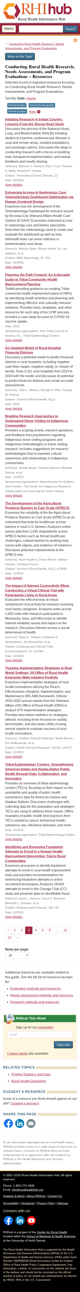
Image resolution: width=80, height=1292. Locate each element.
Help (33, 112)
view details (13, 184)
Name (31, 98)
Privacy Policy (46, 1203)
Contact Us (55, 1196)
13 (9, 937)
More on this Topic (20, 56)
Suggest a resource (25, 1103)
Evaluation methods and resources (35, 988)
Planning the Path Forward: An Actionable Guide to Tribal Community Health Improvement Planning (37, 279)
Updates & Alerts (14, 1196)
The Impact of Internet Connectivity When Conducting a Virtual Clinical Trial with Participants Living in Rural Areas (37, 590)
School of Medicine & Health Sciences (50, 1236)
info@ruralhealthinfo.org (27, 1189)
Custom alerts (17, 1053)
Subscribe (63, 1044)
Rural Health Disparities (28, 1081)
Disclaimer (28, 1203)
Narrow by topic (17, 111)
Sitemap (62, 1203)
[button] (8, 1123)
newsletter (45, 1027)
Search (70, 29)
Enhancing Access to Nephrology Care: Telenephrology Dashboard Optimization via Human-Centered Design (39, 197)
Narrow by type (16, 105)
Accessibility (11, 1203)
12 (65, 930)
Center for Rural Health (52, 1232)
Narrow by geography (42, 105)
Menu (9, 29)
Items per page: (17, 949)
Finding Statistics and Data (30, 1074)
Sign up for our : (35, 1027)
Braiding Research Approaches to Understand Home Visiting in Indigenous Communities (36, 420)
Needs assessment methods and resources (41, 995)
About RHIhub (36, 1196)
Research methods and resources (34, 1002)
